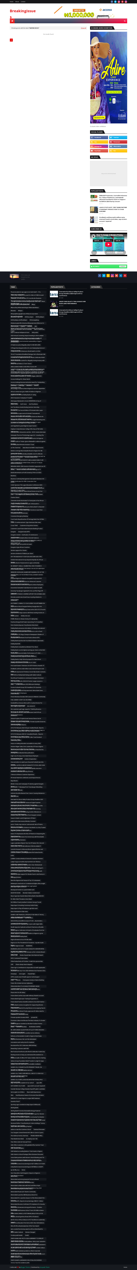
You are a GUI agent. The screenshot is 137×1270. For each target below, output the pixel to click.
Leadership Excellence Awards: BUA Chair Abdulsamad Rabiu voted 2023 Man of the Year (26, 865)
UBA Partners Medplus (17, 1148)
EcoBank (13, 575)
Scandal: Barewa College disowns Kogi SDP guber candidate (28, 1089)
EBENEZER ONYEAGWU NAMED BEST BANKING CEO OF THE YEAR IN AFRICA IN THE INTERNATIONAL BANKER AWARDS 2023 (27, 572)
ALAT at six (23, 404)
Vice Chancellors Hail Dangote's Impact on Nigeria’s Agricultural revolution (25, 1173)
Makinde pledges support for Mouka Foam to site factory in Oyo (28, 874)
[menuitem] (12, 20)
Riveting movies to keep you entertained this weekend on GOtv (27, 1055)
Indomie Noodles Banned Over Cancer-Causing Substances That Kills (28, 793)
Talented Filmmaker (39, 1129)
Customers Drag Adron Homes (29, 525)
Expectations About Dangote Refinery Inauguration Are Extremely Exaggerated (26, 607)
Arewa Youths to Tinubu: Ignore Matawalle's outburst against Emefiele (28, 442)
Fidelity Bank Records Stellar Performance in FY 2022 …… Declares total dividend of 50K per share (27, 653)
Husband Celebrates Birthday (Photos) (22, 771)
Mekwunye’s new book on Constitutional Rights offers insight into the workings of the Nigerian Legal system (28, 884)
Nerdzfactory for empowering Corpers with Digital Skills (26, 924)
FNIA (12, 684)
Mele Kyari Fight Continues (18, 886)
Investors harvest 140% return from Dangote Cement (26, 815)
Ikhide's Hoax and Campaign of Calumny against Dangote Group (27, 784)
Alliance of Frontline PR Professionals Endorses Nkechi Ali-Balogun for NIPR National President (27, 417)
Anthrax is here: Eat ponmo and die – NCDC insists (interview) (28, 432)
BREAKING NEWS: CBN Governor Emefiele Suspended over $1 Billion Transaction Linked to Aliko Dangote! (28, 466)
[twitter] (115, 1)
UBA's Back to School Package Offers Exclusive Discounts (27, 1154)
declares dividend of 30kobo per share (22, 553)
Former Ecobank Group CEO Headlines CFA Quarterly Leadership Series (26, 688)
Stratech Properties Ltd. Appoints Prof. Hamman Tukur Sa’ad (28, 1120)
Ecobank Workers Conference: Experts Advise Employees (27, 584)
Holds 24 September (30, 759)
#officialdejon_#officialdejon (19, 320)
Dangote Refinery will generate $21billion (22, 541)
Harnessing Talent (16, 740)
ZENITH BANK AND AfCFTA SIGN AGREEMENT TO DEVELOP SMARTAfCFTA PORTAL (27, 1239)
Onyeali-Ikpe (31, 974)
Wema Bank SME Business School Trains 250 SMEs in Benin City (27, 1211)
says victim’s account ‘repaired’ (36, 1086)
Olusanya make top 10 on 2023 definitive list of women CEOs (28, 971)
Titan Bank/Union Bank (17, 1139)
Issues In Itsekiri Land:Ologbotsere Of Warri (23, 818)
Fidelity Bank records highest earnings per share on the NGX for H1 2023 (28, 650)
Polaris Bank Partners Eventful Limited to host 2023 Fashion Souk (27, 1002)
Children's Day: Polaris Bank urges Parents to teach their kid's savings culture (27, 510)
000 (36, 326)
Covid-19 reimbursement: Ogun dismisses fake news (26, 522)
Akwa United (14, 404)
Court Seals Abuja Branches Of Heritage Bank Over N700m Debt (27, 519)
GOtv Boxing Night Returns (18, 725)
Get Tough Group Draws (18, 706)
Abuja (12, 370)
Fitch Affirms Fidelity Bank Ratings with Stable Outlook (26, 675)
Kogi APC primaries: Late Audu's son (21, 830)
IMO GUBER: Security (16, 790)
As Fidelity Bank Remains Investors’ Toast (22, 444)
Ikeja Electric (14, 781)
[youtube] (99, 150)
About (17, 2)
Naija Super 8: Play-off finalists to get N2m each (24, 908)
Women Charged (30, 1232)
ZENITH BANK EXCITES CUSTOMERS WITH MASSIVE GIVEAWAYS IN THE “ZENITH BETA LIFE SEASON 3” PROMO (28, 1245)
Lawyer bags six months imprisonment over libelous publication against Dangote (25, 862)
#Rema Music (14, 326)
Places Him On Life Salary (18, 992)
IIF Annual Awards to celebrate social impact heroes (25, 778)
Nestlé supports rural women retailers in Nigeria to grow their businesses (27, 933)
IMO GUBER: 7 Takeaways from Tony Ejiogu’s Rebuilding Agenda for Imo (26, 787)
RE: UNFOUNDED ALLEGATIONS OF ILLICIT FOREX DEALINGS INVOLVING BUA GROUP (27, 1030)
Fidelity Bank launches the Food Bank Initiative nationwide (27, 641)
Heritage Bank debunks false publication (22, 753)
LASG (12, 855)
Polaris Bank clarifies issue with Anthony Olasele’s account (27, 995)
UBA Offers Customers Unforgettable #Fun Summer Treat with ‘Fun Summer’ (27, 1145)
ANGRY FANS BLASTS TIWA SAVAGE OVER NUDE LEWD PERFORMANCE (72, 302)
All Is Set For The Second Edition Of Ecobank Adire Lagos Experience (27, 410)
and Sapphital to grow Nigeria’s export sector (24, 426)
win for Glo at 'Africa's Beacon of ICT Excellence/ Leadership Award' (28, 1220)
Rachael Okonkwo (22, 1027)
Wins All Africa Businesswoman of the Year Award (25, 1226)
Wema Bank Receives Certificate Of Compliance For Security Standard (28, 1204)
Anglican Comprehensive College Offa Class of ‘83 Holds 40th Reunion (27, 429)
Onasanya (14, 974)
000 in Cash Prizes (39, 329)
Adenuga (21, 385)
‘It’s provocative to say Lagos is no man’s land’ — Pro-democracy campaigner (26, 292)
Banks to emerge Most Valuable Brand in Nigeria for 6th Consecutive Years (26, 451)
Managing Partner (16, 877)
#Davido (13, 311)
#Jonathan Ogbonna (16, 317)
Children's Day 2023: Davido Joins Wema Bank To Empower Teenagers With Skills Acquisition (27, 507)
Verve (23, 1170)
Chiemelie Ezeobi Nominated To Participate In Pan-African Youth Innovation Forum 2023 (27, 501)
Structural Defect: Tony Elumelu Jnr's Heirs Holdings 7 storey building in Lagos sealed (28, 1123)
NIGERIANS (29, 946)
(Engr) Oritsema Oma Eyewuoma (20, 304)
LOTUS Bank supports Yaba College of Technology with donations (26, 871)
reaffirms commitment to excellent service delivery (25, 1033)
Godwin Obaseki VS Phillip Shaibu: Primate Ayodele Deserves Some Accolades (28, 722)
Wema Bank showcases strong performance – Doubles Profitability (26, 1207)
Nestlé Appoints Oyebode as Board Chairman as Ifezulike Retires (27, 927)
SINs (12, 1095)
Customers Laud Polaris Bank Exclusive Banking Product (26, 528)
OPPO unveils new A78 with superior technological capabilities (25, 977)
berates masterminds (31, 457)
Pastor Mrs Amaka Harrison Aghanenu (21, 983)
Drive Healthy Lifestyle (17, 569)
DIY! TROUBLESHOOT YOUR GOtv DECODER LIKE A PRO (26, 556)
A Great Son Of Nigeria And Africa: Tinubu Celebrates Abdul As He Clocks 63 (28, 358)
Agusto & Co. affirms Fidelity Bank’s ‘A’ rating (23, 395)
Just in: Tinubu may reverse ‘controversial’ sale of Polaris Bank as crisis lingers (27, 825)
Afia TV (36, 385)
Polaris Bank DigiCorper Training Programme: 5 (24, 999)
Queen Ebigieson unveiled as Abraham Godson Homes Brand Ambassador (26, 1024)
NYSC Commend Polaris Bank (19, 958)
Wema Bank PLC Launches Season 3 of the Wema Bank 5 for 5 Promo (28, 1198)
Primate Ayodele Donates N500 (20, 1017)
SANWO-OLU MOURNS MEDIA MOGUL (21, 1070)
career (13, 482)
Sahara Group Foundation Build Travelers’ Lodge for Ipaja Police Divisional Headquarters (27, 1061)
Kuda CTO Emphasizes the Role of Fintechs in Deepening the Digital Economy (28, 834)
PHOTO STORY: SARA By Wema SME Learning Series (25, 989)
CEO (12, 494)
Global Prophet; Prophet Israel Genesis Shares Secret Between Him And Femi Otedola (26, 719)
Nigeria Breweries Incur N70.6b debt (21, 939)
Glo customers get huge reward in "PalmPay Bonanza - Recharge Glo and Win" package (26, 709)
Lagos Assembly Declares (18, 840)
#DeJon (20, 311)
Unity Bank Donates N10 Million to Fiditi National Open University (26, 1161)
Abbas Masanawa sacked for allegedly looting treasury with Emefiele (28, 361)
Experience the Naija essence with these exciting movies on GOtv (27, 613)
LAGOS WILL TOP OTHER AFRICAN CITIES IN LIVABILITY (26, 846)
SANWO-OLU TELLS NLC (17, 1076)
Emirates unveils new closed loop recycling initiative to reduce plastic (26, 597)
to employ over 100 (31, 1139)
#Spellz (23, 326)
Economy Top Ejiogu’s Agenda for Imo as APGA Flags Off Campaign (27, 591)
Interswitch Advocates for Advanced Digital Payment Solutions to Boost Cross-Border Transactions (25, 803)
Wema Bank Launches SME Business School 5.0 (24, 1195)
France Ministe (15, 693)
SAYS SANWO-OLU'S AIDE (18, 1086)
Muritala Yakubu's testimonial (31, 893)
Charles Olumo (15, 497)
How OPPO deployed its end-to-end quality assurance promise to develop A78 (26, 768)
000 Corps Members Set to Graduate (21, 329)
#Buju (33, 304)
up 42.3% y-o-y (15, 1170)
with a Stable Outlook (17, 1232)
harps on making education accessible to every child (26, 743)
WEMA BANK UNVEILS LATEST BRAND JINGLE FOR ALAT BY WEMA (27, 1214)
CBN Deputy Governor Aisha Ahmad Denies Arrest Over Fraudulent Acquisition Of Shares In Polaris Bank (27, 491)
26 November (15, 342)
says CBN (39, 1083)
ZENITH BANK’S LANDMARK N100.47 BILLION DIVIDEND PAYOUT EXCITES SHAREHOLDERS (26, 1260)
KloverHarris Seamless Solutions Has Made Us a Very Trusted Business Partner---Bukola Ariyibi (28, 828)
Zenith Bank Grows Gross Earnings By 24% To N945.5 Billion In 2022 (28, 1248)
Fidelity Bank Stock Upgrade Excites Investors (23, 656)
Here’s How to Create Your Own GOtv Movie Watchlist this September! (27, 750)
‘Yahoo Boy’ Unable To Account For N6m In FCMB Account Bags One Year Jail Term (27, 295)
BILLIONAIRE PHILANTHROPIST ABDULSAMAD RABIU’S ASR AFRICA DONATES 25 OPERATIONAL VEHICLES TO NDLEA (27, 460)
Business (107, 266)
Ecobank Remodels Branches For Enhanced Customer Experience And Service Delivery (26, 582)
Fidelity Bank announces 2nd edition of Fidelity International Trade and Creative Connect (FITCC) (28, 628)
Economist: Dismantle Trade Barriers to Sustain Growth (26, 588)
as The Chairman (15, 448)
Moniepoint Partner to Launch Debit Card (22, 890)
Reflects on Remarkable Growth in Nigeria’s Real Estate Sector (26, 1036)
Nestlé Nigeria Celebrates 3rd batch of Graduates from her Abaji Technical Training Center (27, 930)
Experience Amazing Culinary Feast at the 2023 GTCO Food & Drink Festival (28, 610)
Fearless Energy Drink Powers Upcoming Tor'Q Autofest (26, 622)
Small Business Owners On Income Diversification (30, 1095)
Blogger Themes (25, 1267)
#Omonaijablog (34, 320)
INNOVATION (14, 796)
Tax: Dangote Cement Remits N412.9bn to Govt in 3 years (27, 1132)
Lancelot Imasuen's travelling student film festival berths (27, 852)
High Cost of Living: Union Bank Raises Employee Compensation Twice (24, 756)
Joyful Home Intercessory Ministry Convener (23, 821)
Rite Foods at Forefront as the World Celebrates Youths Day (28, 1051)
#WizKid (29, 326)
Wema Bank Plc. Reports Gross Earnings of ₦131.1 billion (27, 1201)
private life (34, 1017)
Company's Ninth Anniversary (19, 513)
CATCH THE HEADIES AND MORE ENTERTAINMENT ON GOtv (27, 488)
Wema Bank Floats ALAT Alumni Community (23, 1192)
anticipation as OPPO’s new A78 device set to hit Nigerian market (27, 438)
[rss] (99, 142)
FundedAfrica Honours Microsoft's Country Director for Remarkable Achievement (26, 703)
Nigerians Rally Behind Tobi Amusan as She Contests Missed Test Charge (28, 952)
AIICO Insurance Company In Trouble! (21, 398)
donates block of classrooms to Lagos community (25, 563)
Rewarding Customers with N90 (20, 1048)
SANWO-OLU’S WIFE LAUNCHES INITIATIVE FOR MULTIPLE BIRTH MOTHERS (27, 1080)
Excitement (14, 600)
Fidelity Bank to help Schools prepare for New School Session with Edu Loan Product (26, 659)
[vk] (118, 146)
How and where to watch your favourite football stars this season (27, 762)
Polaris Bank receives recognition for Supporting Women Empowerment (27, 1005)
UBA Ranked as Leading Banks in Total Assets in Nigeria (26, 1151)
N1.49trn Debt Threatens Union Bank (21, 899)
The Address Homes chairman (19, 1136)
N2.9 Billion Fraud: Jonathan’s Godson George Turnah (26, 902)
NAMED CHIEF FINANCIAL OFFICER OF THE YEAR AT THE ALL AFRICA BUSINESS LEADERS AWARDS (27, 915)
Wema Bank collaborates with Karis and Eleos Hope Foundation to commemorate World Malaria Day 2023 (26, 1186)
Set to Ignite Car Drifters (17, 1092)
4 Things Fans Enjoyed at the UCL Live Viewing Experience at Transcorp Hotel (27, 348)
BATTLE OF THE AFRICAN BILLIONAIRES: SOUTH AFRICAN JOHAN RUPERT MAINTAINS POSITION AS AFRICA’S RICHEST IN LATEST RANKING (28, 454)
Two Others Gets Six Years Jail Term (21, 1142)
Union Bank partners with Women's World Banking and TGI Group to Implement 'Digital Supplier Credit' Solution (27, 1158)
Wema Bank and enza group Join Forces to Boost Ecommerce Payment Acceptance (25, 1179)
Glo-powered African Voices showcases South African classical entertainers (26, 712)
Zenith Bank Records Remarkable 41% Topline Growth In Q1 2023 (28, 1254)
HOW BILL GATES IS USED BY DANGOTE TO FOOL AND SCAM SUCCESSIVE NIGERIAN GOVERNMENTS (28, 765)
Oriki (12, 980)
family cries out (25, 616)
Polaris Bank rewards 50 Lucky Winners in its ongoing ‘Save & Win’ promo (28, 1008)
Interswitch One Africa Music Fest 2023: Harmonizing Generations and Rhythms (25, 809)
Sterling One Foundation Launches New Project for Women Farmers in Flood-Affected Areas (27, 1114)
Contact (23, 2)
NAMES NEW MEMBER (17, 918)
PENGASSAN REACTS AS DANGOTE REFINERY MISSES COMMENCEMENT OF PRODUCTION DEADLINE (25, 986)
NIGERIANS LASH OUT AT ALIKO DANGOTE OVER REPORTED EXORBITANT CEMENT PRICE (27, 949)
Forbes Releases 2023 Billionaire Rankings (28, 684)
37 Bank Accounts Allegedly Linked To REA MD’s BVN (25, 345)
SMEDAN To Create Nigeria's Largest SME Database (25, 1098)
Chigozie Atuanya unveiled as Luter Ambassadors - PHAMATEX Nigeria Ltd (25, 504)
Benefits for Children (17, 457)
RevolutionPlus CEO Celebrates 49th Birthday (23, 1045)
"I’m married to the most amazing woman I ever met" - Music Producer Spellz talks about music (28, 301)
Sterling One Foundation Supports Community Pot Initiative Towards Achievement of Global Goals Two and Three (27, 1117)
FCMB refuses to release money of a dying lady (24, 619)
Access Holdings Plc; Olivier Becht (20, 379)
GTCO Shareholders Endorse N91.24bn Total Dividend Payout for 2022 (26, 737)
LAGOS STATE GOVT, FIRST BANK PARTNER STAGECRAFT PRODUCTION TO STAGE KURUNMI (113, 209)
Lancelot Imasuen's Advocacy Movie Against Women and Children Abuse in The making (27, 849)
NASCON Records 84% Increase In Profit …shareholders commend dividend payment (26, 921)
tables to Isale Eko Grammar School (21, 1129)
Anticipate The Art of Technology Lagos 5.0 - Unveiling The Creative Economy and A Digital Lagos (27, 435)
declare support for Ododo (19, 550)
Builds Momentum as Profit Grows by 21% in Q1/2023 (26, 472)
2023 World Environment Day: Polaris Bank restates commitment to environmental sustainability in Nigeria (26, 339)
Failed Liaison (15, 616)
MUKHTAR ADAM (15, 893)
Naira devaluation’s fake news (19, 911)
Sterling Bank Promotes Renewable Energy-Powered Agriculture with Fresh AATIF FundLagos (25, 1111)
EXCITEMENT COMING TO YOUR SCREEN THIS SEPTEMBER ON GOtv (28, 603)
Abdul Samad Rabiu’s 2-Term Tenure (21, 363)
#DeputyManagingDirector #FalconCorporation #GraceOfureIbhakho (24, 314)
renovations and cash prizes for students (22, 1042)
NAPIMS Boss (29, 918)
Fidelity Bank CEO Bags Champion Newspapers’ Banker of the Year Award (27, 635)
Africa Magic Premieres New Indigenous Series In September (28, 388)
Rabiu (12, 1027)
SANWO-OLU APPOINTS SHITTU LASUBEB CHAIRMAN (26, 1064)
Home (11, 2)
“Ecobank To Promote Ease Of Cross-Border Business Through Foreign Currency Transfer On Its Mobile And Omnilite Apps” (26, 298)
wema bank (14, 1176)
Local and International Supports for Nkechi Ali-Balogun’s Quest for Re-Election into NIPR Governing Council (27, 868)
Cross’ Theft (14, 525)
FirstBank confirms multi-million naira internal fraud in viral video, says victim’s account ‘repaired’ (113, 219)
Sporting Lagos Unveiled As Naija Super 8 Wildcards (25, 1104)
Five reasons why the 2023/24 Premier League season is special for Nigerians (26, 681)
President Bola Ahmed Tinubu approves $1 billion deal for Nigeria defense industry (27, 1011)
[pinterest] (122, 1)
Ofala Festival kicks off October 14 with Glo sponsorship (27, 961)
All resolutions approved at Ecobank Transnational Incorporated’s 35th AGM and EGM (25, 414)
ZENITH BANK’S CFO (16, 1257)
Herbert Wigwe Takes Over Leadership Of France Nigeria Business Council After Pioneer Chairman (27, 747)
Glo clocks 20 (31, 706)
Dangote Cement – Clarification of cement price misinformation (24, 535)
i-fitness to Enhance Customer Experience (22, 774)
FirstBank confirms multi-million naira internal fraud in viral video (27, 669)
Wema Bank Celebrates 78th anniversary (22, 1182)
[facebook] (112, 1)
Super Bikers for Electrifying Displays (21, 1126)
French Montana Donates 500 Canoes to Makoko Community (28, 697)
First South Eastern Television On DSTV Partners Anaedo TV (27, 665)
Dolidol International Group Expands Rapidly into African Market (27, 560)
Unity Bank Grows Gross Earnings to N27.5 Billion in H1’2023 (28, 1164)
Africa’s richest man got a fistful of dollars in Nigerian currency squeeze (26, 392)
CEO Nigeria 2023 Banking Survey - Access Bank (29, 494)
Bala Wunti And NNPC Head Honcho (33, 448)
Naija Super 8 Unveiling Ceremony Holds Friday (24, 905)
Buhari (13, 469)
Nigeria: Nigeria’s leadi (17, 946)
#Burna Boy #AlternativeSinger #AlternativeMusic (25, 307)
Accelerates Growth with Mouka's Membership (30, 370)
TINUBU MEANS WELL (37, 1136)
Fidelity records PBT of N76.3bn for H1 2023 (23, 662)
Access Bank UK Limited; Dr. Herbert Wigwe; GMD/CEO (26, 376)
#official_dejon (29, 317)
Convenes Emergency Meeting (19, 516)
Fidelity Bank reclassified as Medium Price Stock (24, 647)
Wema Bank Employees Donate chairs (21, 1188)
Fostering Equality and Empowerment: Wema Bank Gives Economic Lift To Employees (27, 691)
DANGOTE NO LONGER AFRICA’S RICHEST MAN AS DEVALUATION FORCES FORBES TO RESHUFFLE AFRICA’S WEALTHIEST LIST (26, 538)
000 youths (35, 332)
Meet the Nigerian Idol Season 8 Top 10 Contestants (25, 880)
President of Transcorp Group (19, 1014)
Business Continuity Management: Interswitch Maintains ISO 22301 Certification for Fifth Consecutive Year (27, 479)
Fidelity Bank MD (15, 644)
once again (22, 974)
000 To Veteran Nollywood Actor (20, 332)
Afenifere (29, 385)
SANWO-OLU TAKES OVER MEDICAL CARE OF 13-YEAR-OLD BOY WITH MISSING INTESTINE (27, 1074)
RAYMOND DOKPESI (34, 1027)
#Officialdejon (40, 317)
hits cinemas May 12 (16, 759)
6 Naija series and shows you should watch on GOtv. (25, 351)
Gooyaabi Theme (45, 1267)
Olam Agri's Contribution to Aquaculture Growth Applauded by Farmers (28, 968)
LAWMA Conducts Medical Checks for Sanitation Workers (27, 858)
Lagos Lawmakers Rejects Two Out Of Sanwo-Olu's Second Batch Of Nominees (27, 843)
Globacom (14, 715)
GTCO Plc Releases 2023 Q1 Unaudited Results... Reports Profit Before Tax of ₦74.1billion (27, 734)
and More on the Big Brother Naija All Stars (23, 423)
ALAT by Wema (33, 404)
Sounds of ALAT (15, 1101)
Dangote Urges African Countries (20, 547)
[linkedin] (120, 275)
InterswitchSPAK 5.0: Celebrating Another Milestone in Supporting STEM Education (26, 812)
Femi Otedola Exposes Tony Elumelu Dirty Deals (24, 625)
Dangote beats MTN (24, 532)
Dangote (13, 532)
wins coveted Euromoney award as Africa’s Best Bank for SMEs (27, 1229)
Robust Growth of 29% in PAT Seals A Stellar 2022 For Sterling (28, 1058)
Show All (83, 28)
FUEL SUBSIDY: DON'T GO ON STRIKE (21, 700)
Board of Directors (16, 463)
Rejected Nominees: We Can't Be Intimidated (23, 1039)
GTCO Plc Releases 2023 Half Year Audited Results (25, 731)
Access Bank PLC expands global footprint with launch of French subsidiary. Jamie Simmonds (27, 373)
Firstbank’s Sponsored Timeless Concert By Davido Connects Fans (28, 672)
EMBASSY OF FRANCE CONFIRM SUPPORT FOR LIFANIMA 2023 (28, 594)
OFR (12, 964)
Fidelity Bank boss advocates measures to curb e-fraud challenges (26, 631)
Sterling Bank (14, 1108)
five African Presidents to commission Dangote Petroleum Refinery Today (27, 678)
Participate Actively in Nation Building (33, 980)
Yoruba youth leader (17, 1235)
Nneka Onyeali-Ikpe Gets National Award (31, 955)
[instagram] (119, 1)
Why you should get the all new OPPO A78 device (25, 1216)
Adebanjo (13, 385)
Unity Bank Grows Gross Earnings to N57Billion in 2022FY (27, 1167)
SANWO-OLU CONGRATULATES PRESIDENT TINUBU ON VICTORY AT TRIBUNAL (26, 1067)
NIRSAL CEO (14, 955)
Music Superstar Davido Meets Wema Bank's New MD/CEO (27, 896)
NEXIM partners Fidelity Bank (19, 936)
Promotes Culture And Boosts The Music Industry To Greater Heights (28, 1021)
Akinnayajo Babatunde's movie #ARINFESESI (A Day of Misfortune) (26, 401)
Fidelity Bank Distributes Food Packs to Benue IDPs (25, 637)
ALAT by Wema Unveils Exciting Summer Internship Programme (25, 407)
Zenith (27, 1235)
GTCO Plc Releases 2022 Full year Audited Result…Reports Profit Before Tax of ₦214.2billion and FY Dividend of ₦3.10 (27, 728)
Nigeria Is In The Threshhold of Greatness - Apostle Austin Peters (27, 943)
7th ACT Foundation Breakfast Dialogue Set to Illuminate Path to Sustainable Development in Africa (28, 354)
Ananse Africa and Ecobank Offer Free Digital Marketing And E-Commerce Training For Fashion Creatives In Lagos (28, 420)
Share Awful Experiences (34, 1092)
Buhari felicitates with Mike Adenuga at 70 (29, 469)
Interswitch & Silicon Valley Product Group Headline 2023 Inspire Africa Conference (27, 800)
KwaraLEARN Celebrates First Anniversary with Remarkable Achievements (27, 837)
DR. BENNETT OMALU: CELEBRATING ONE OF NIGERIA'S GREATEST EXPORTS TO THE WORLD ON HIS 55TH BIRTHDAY (28, 566)
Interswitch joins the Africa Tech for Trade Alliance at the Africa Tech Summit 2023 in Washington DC (27, 806)
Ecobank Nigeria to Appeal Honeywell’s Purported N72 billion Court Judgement (26, 579)
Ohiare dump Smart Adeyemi (24, 964)
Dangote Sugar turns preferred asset (21, 544)
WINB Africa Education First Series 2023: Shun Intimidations (27, 1223)
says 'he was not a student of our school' (22, 1083)
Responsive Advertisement (108, 173)
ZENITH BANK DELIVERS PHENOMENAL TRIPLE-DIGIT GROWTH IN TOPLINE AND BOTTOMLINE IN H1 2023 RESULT (28, 1242)
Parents (18, 980)
